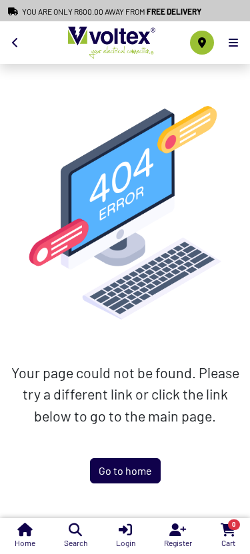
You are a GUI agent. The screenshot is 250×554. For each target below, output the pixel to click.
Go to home (125, 470)
